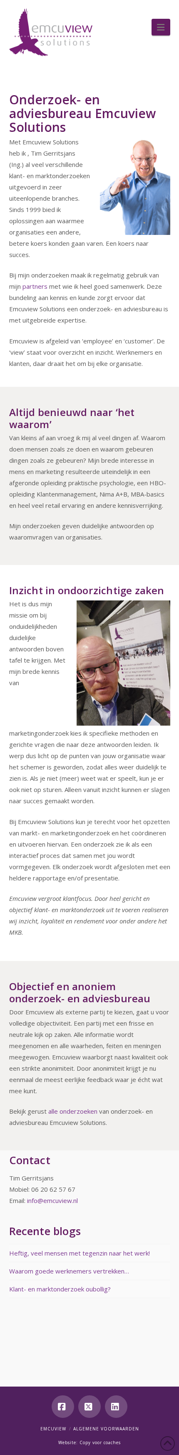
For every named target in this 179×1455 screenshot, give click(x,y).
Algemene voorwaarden (106, 1429)
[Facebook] (63, 1406)
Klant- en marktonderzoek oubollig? (60, 1288)
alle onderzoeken (73, 1111)
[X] (89, 1406)
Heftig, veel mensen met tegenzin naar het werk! (79, 1252)
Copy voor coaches (100, 1442)
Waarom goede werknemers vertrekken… (69, 1270)
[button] (161, 27)
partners (34, 286)
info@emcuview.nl (52, 1200)
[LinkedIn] (116, 1406)
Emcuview (53, 1429)
